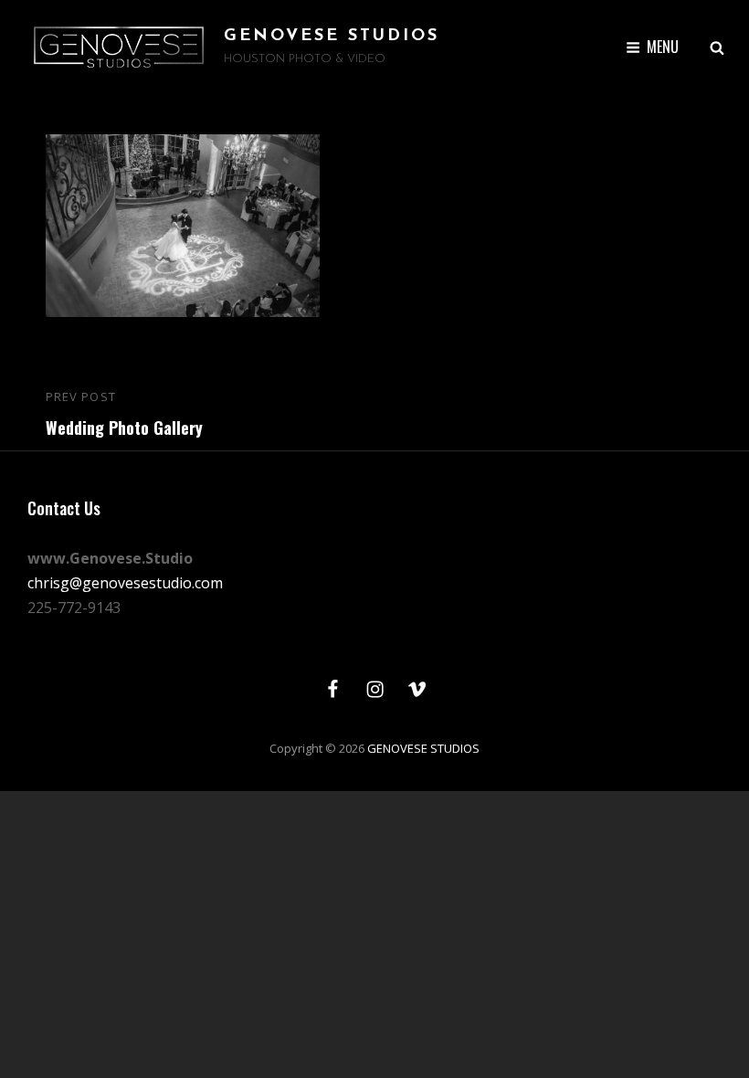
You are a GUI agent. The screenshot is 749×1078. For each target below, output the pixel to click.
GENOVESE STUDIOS (331, 36)
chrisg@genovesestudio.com (125, 583)
